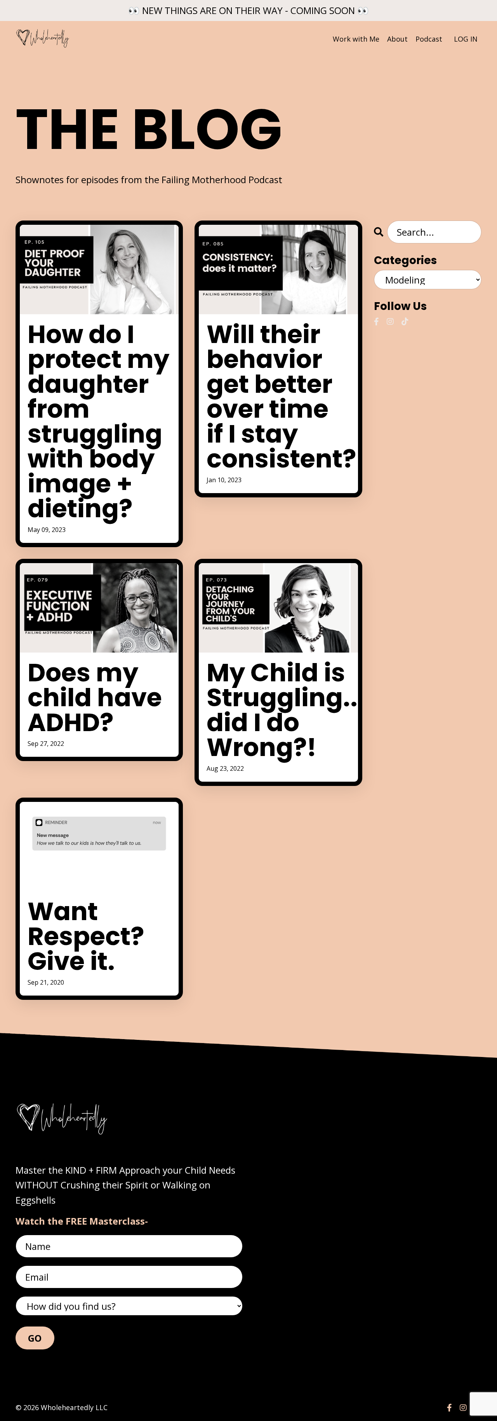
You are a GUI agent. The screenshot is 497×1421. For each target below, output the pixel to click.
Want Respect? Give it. (86, 936)
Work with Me (356, 39)
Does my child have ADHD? (95, 697)
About (397, 39)
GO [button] (35, 1338)
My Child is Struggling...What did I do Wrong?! (278, 710)
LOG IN (466, 39)
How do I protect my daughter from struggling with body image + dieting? (98, 421)
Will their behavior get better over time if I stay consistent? (278, 396)
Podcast (428, 39)
